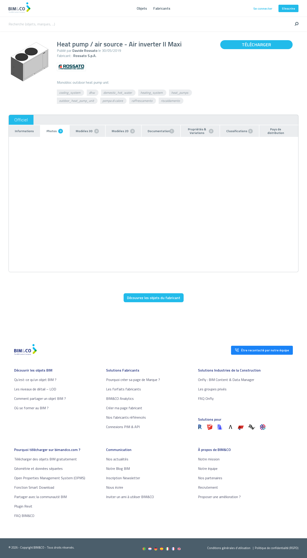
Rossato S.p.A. (84, 55)
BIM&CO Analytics (120, 398)
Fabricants (161, 8)
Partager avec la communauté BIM (40, 496)
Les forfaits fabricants (123, 389)
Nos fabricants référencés (126, 417)
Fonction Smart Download (34, 487)
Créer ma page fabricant (124, 408)
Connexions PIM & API (123, 426)
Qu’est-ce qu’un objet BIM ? (35, 379)
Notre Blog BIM (118, 468)
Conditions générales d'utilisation (228, 548)
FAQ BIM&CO (24, 515)
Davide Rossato (85, 50)
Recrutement (208, 487)
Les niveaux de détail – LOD (35, 389)
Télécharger (256, 44)
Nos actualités (117, 459)
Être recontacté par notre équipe (265, 350)
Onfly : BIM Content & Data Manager (226, 379)
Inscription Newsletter (123, 478)
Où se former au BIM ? (31, 408)
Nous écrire (114, 487)
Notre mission (209, 459)
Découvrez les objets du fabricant (153, 297)
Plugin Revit (23, 506)
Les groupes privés (212, 389)
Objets (142, 8)
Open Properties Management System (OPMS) (49, 478)
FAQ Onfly (206, 398)
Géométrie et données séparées (38, 468)
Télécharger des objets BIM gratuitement (45, 459)
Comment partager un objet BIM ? (40, 398)
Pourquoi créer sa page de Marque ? (133, 379)
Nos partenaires (210, 478)
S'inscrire (288, 8)
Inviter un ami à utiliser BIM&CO (130, 496)
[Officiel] (21, 120)
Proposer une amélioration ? (219, 496)
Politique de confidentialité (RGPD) (276, 548)
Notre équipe (208, 468)
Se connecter (262, 8)
